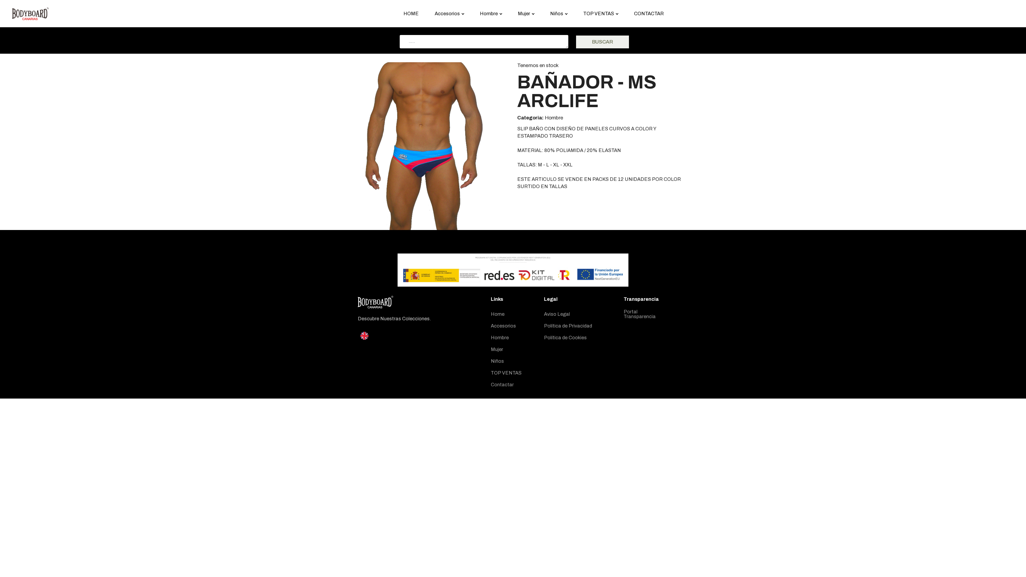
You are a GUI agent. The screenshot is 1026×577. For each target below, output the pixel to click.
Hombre (500, 337)
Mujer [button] (524, 13)
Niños (497, 361)
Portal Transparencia (640, 314)
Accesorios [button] (447, 13)
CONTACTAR (649, 13)
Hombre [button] (489, 13)
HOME (411, 13)
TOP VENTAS (506, 373)
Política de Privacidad (568, 326)
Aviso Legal (557, 314)
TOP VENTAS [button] (598, 13)
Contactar (502, 384)
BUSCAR (602, 42)
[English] (364, 335)
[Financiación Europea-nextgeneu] (513, 270)
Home (497, 314)
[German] (408, 346)
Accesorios (503, 326)
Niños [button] (556, 13)
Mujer (497, 349)
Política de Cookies (565, 337)
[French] (408, 342)
